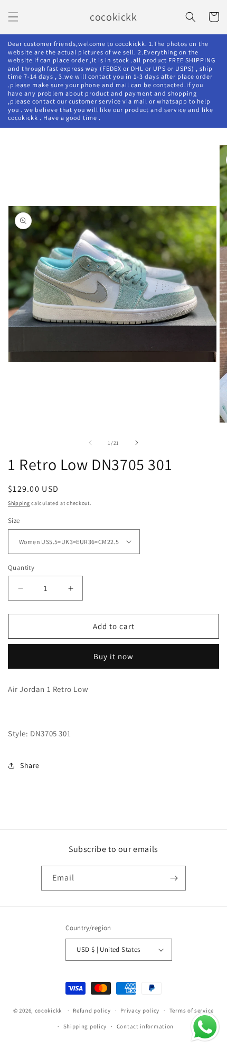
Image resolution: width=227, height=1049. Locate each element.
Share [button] (30, 765)
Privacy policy (139, 1010)
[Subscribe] (173, 878)
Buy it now (113, 656)
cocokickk (48, 1010)
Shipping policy (85, 1026)
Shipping (19, 503)
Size (14, 520)
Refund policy (91, 1010)
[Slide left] (90, 442)
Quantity (21, 567)
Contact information (145, 1026)
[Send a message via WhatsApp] (205, 1027)
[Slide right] (136, 442)
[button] (13, 17)
